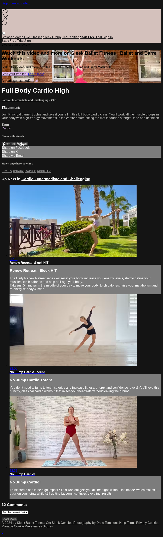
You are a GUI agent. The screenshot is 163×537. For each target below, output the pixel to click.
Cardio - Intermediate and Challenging (25, 100)
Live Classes (33, 37)
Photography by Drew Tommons (95, 522)
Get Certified (70, 37)
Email (23, 144)
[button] (3, 33)
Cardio (6, 128)
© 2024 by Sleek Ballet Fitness (23, 522)
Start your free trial (15, 74)
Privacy (141, 522)
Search (18, 37)
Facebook (9, 144)
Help (123, 522)
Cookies (153, 522)
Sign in (108, 37)
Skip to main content (16, 3)
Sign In (29, 40)
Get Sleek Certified (59, 522)
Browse (7, 37)
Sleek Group (52, 37)
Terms (131, 522)
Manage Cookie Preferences (22, 526)
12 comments (11, 107)
